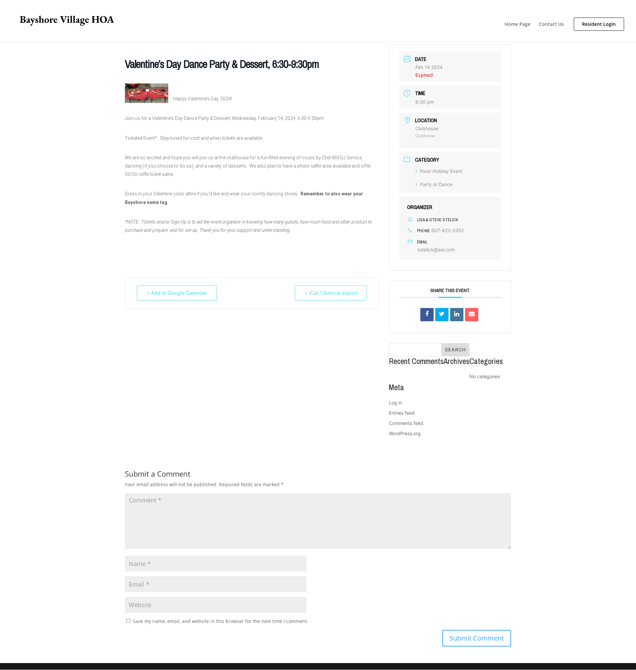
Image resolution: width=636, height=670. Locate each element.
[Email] (471, 314)
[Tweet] (442, 314)
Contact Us (551, 24)
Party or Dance (436, 184)
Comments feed (406, 423)
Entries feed (402, 413)
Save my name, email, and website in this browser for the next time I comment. (220, 621)
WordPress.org (405, 433)
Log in (395, 402)
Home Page (517, 24)
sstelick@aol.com (436, 249)
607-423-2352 (447, 230)
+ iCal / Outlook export (330, 293)
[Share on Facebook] (427, 314)
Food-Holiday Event (441, 171)
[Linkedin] (456, 314)
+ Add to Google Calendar (176, 293)
